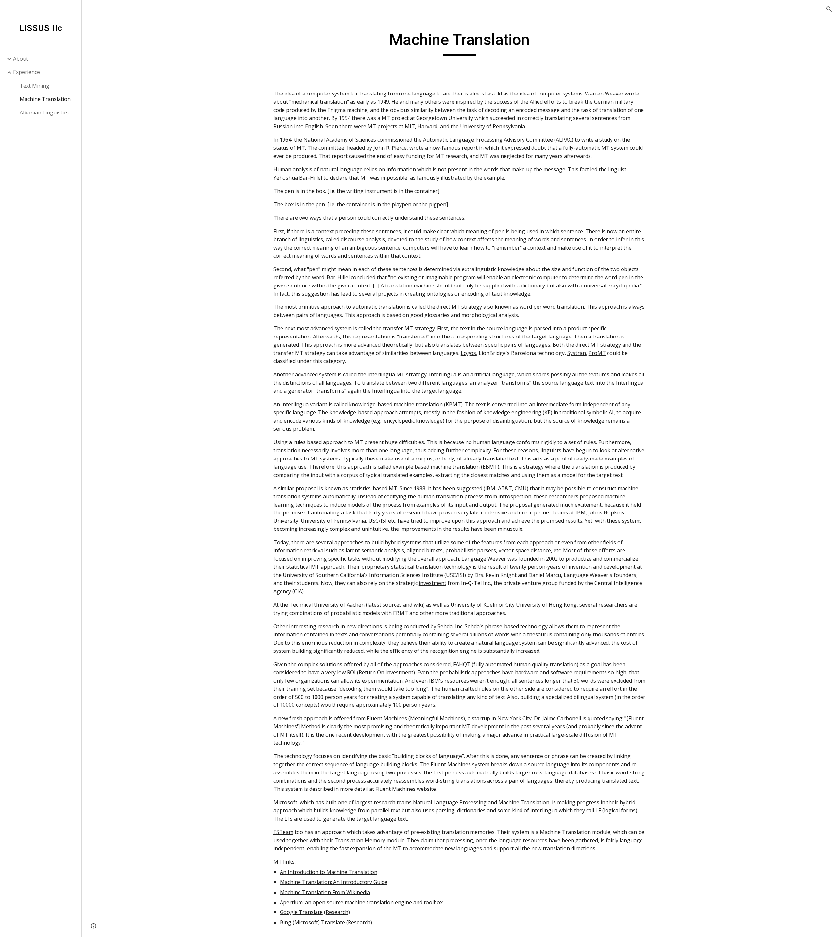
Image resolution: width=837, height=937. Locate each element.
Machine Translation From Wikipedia (325, 892)
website (426, 788)
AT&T (505, 488)
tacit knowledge (511, 293)
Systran (576, 352)
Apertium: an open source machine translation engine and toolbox (361, 902)
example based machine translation (436, 466)
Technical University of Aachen (327, 604)
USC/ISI (377, 520)
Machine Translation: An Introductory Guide (333, 882)
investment (432, 583)
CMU (521, 488)
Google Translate (301, 912)
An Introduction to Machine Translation (328, 872)
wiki (418, 604)
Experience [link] (26, 72)
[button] (829, 9)
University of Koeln (474, 604)
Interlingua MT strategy (397, 374)
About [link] (20, 58)
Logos (468, 352)
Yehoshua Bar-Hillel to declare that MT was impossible (340, 177)
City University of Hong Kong (541, 604)
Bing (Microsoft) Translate (312, 922)
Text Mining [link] (34, 85)
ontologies (440, 293)
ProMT (597, 352)
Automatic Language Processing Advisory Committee (488, 139)
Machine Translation (523, 802)
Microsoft (285, 802)
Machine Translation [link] (45, 99)
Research (337, 912)
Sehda (445, 626)
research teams (393, 802)
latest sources (384, 604)
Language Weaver (483, 558)
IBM (490, 488)
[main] (459, 42)
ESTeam (283, 832)
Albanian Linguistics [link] (44, 112)
